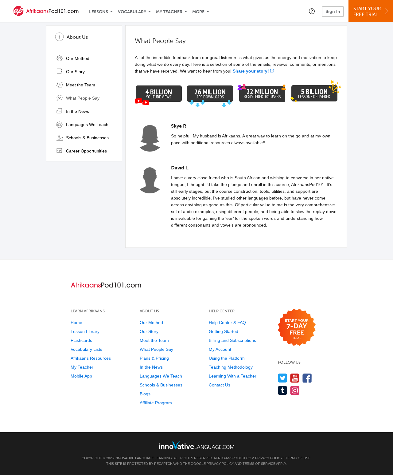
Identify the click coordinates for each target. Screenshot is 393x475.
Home (76, 322)
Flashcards (81, 340)
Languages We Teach (86, 124)
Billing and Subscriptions (232, 340)
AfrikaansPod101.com (234, 458)
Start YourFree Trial (367, 11)
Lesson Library (85, 331)
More (198, 11)
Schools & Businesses (87, 137)
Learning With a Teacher (232, 376)
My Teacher (169, 11)
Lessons (98, 11)
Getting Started (223, 331)
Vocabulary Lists (86, 349)
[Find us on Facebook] (307, 378)
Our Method (77, 58)
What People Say (82, 98)
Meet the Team (80, 84)
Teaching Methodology (231, 367)
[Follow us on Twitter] (282, 378)
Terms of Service (259, 463)
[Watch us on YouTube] (295, 378)
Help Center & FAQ (227, 322)
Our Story (75, 71)
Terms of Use (297, 458)
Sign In (332, 11)
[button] (312, 11)
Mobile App (81, 376)
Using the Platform (227, 358)
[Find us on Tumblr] (282, 390)
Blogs (145, 393)
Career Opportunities (86, 150)
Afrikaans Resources (91, 358)
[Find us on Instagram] (295, 390)
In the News (77, 111)
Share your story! (251, 71)
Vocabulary (132, 11)
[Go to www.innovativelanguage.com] (196, 445)
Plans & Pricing (154, 358)
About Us (77, 37)
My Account (220, 349)
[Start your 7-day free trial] (297, 327)
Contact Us (219, 384)
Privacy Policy (268, 458)
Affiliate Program (156, 402)
